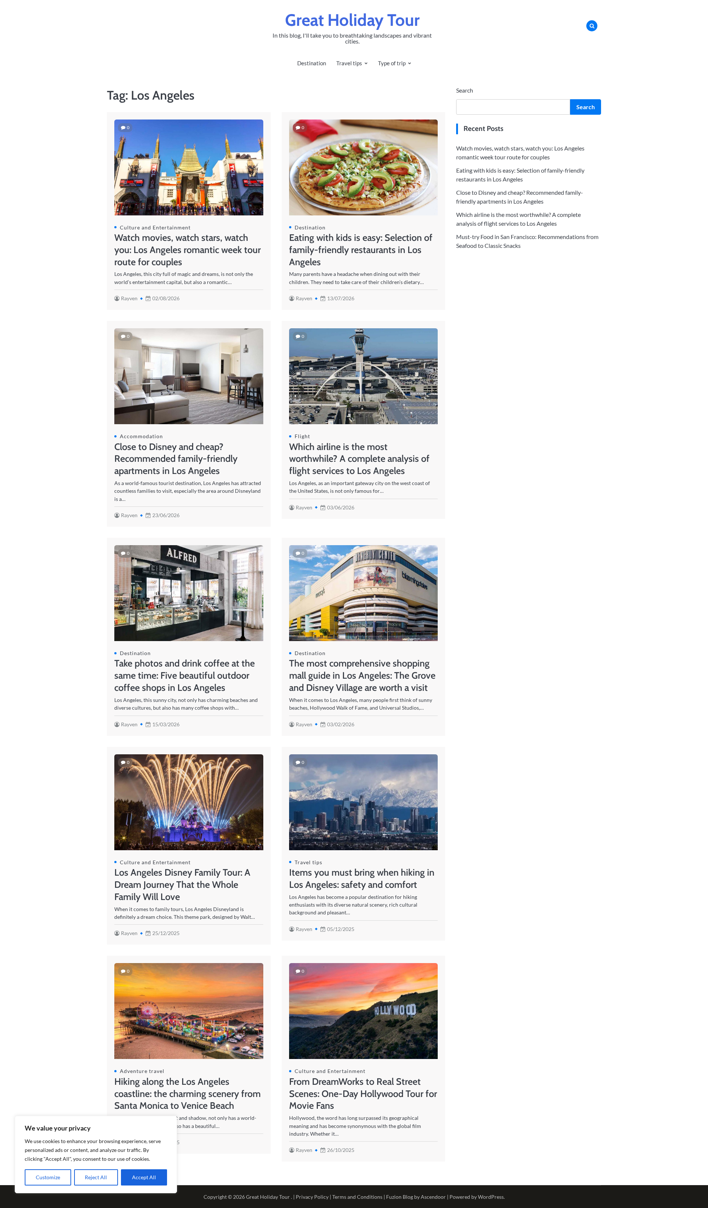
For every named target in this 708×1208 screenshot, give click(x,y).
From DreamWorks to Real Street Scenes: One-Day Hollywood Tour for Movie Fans (363, 1093)
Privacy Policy (312, 1197)
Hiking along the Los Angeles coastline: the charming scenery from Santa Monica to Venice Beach (187, 1093)
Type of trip (392, 63)
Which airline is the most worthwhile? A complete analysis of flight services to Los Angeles (359, 459)
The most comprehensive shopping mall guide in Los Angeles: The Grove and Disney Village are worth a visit (362, 675)
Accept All (144, 1177)
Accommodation (141, 436)
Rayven (129, 298)
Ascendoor (433, 1197)
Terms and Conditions (357, 1197)
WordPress (491, 1197)
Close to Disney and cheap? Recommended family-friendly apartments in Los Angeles (175, 459)
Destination (311, 63)
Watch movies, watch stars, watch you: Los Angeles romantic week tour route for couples (187, 249)
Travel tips (349, 63)
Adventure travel (142, 1071)
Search (464, 90)
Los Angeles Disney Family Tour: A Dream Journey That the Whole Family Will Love (182, 884)
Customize (48, 1177)
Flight (302, 436)
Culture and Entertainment (155, 227)
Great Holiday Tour (352, 20)
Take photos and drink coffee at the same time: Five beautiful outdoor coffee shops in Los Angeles (184, 675)
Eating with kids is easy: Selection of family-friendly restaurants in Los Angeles (361, 249)
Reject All (96, 1177)
